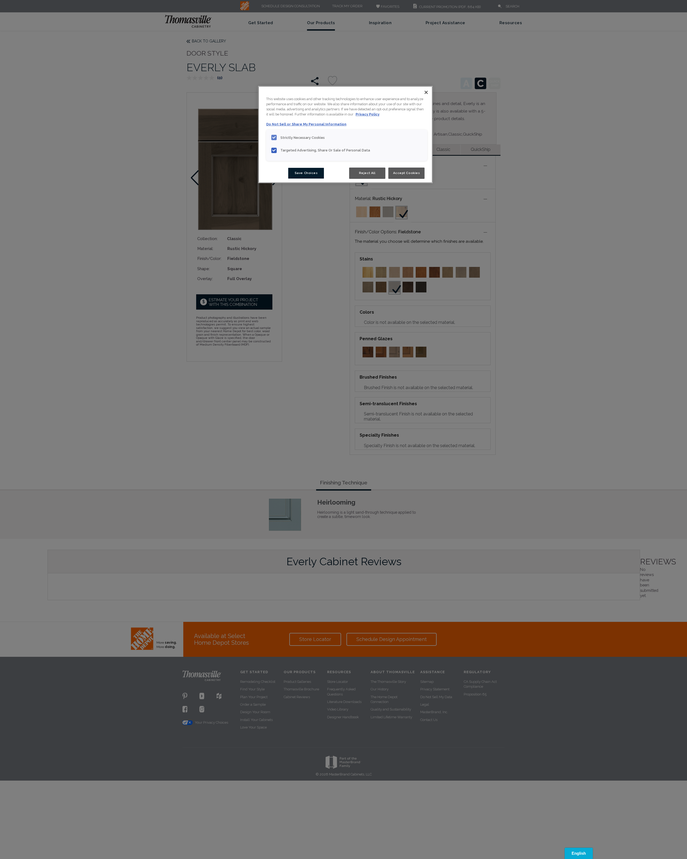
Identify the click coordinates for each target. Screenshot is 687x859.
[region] (345, 134)
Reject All (367, 173)
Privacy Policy (367, 114)
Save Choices (306, 173)
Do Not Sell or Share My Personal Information (306, 124)
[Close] (426, 92)
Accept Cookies (406, 173)
